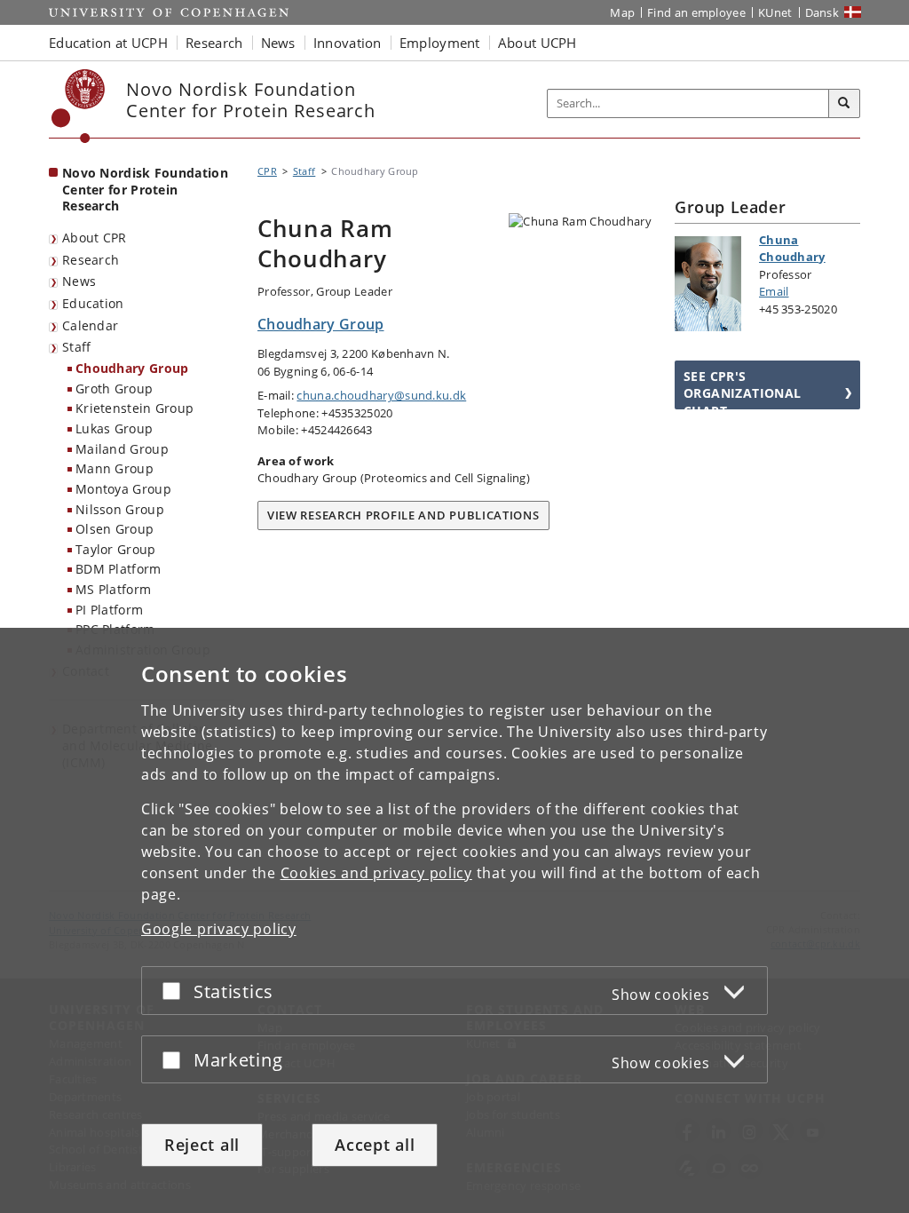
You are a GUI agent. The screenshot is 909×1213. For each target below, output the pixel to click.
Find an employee (696, 12)
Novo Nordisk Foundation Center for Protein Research (145, 189)
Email (774, 291)
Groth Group (114, 388)
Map (622, 12)
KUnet (775, 12)
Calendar (90, 325)
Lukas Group (114, 428)
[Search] (844, 104)
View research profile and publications (403, 515)
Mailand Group (122, 448)
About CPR (94, 237)
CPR (267, 171)
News (79, 281)
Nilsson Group (119, 509)
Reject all (202, 1144)
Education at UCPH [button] (108, 43)
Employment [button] (439, 43)
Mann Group (114, 468)
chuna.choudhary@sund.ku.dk (381, 395)
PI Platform (109, 609)
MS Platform (113, 589)
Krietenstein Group (134, 408)
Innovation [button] (347, 43)
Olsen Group (114, 528)
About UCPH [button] (537, 43)
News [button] (278, 43)
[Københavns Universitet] (78, 106)
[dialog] (454, 920)
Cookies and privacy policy (376, 873)
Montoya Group (123, 488)
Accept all (375, 1144)
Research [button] (214, 43)
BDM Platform (118, 568)
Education (93, 303)
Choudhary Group (132, 368)
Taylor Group (115, 549)
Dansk (822, 12)
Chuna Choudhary (792, 249)
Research (90, 259)
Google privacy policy (218, 929)
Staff (76, 346)
